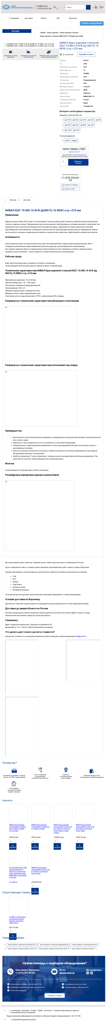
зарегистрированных (80, 155)
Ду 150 (76, 130)
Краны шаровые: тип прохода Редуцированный (54, 944)
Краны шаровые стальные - (69, 33)
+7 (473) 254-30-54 (44, 9)
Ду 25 (82, 120)
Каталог (16, 31)
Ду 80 (82, 125)
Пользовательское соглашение (23, 1012)
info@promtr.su (42, 6)
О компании (14, 18)
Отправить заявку (55, 996)
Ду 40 (98, 120)
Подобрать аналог (86, 54)
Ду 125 (67, 130)
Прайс (40, 1010)
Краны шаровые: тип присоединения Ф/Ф (84, 944)
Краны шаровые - (53, 33)
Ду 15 (67, 120)
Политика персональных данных (66, 1010)
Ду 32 (90, 120)
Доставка (29, 18)
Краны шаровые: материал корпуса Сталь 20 (21, 948)
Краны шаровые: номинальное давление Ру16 (22, 944)
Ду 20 (75, 120)
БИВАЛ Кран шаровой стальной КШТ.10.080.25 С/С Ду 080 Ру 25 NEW (40, 827)
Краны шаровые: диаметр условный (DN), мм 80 (53, 948)
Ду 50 (67, 125)
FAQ (58, 18)
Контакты (73, 18)
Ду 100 (91, 125)
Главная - (43, 33)
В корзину (13, 846)
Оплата (43, 18)
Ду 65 (75, 125)
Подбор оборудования (92, 23)
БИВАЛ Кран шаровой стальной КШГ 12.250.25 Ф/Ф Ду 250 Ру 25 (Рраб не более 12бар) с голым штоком (63, 829)
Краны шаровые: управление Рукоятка (83, 948)
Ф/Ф (66, 141)
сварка (74, 141)
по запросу (13, 882)
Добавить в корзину (78, 162)
